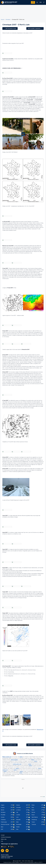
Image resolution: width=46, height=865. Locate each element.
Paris (33, 807)
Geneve (18, 805)
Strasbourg (34, 819)
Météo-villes (3, 839)
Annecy (2, 807)
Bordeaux (3, 812)
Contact (2, 835)
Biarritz (2, 809)
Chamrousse (4, 822)
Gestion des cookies (5, 857)
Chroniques (8, 19)
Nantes (18, 826)
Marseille (18, 819)
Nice (17, 829)
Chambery (3, 819)
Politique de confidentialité (7, 856)
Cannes (2, 817)
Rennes (33, 812)
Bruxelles (3, 814)
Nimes (33, 805)
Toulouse (34, 824)
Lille (17, 812)
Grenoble (18, 807)
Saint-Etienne (35, 817)
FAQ (2, 841)
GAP (2, 829)
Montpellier (18, 824)
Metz (17, 822)
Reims (33, 809)
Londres (18, 814)
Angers (2, 805)
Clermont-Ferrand (5, 824)
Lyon (17, 817)
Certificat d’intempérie (6, 837)
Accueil (2, 19)
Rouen (33, 814)
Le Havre (18, 809)
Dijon (2, 826)
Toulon (33, 822)
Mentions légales (5, 854)
